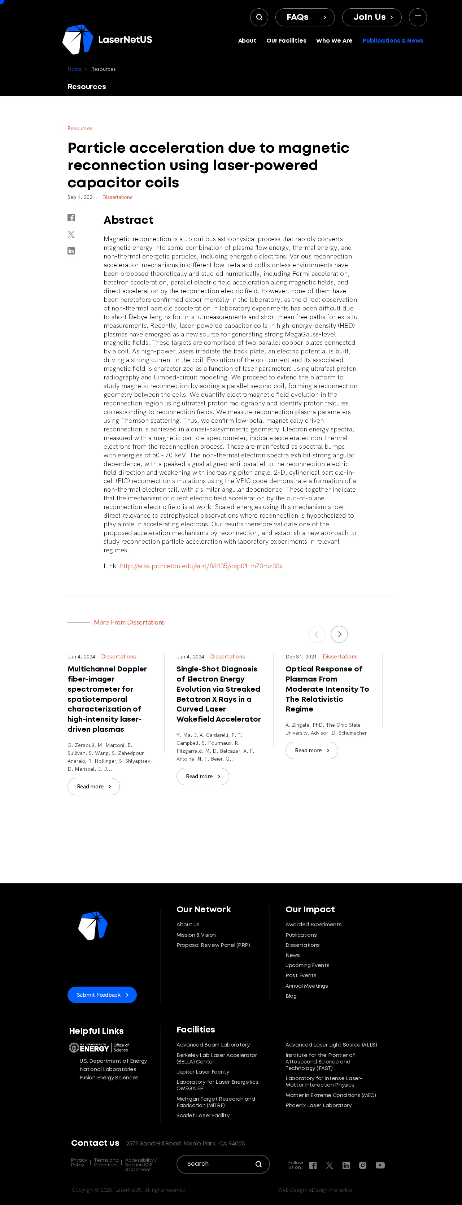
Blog (291, 996)
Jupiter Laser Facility (202, 1072)
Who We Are (334, 41)
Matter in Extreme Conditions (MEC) (331, 1095)
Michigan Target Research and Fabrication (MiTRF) (215, 1102)
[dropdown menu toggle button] (418, 17)
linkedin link (71, 251)
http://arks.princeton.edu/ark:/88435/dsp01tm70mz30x (201, 566)
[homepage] (107, 40)
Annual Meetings (307, 986)
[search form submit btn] (259, 17)
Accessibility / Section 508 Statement (141, 1165)
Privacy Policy (79, 1162)
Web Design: (315, 1189)
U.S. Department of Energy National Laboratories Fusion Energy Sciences (113, 1069)
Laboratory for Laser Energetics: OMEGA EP (217, 1085)
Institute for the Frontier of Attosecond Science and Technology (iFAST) (320, 1062)
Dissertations (303, 945)
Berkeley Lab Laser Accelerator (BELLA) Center (216, 1058)
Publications (301, 935)
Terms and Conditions (106, 1162)
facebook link (71, 217)
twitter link (71, 234)
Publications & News (393, 41)
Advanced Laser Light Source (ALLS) (331, 1045)
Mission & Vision (196, 935)
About (247, 41)
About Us (188, 925)
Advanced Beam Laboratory (213, 1045)
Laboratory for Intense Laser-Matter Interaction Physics (324, 1081)
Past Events (301, 976)
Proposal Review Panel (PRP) (213, 945)
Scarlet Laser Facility (202, 1116)
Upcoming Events (308, 965)
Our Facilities (286, 41)
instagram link (362, 1165)
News (293, 955)
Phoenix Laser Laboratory (319, 1106)
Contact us (95, 1143)
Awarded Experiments (313, 925)
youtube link (380, 1165)
